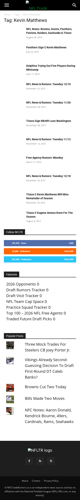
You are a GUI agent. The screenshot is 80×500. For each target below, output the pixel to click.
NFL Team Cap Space (25, 301)
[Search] (74, 5)
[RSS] (40, 461)
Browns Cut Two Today (45, 386)
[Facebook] (29, 461)
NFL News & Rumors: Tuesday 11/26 (48, 102)
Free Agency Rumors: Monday (44, 157)
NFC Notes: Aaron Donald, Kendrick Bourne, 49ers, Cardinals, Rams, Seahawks (49, 415)
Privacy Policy (51, 480)
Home (7, 14)
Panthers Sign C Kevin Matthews (46, 47)
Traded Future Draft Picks (29, 318)
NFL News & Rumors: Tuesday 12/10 (48, 84)
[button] (6, 5)
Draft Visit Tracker (22, 295)
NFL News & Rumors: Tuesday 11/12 (48, 139)
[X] (51, 461)
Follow (68, 251)
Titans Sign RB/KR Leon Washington (48, 120)
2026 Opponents (21, 284)
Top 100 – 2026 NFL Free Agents (34, 313)
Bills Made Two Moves (45, 398)
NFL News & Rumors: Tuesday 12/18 (48, 176)
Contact (36, 480)
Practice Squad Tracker (26, 307)
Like (71, 243)
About (25, 480)
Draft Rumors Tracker (25, 289)
